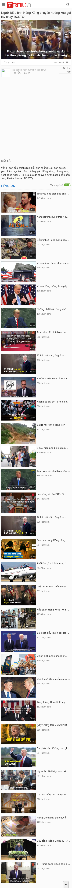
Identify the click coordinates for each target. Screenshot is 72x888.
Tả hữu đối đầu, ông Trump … (53, 355)
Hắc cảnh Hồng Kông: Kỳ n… (53, 609)
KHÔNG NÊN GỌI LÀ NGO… (53, 378)
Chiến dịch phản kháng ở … (52, 655)
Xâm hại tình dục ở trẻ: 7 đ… (53, 216)
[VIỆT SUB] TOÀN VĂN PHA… (53, 725)
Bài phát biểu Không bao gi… (53, 748)
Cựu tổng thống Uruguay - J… (53, 840)
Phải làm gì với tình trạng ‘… (52, 563)
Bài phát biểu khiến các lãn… (53, 632)
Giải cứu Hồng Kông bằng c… (53, 540)
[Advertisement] (36, 118)
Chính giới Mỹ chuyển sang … (53, 679)
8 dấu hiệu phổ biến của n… (52, 447)
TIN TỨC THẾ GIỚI (21, 73)
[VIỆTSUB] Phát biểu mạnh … (53, 586)
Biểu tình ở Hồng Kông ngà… (53, 239)
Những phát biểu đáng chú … (53, 309)
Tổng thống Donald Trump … (53, 702)
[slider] (36, 56)
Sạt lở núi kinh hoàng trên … (52, 424)
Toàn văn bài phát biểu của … (53, 471)
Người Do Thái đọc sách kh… (53, 771)
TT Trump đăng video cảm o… (53, 863)
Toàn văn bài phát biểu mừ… (53, 332)
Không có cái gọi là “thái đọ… (53, 401)
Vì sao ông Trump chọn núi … (53, 263)
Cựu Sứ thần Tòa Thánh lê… (52, 794)
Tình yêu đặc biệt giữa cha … (53, 193)
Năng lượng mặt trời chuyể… (52, 817)
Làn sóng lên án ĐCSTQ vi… (53, 494)
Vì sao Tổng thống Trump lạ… (53, 286)
